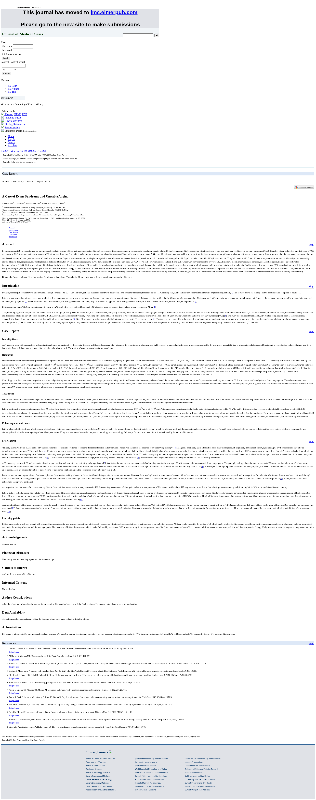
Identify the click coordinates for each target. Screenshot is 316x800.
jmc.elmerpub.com (114, 12)
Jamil (43, 150)
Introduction (13, 230)
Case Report (13, 232)
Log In (11, 139)
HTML (17, 114)
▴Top (311, 244)
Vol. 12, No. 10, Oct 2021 (24, 150)
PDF (24, 114)
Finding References (15, 124)
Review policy (12, 127)
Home (11, 136)
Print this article (13, 117)
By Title (12, 91)
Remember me (13, 54)
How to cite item (13, 120)
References (13, 236)
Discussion (13, 234)
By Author (13, 88)
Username (7, 46)
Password (7, 50)
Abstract (8, 114)
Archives (12, 145)
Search (11, 142)
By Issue (12, 85)
